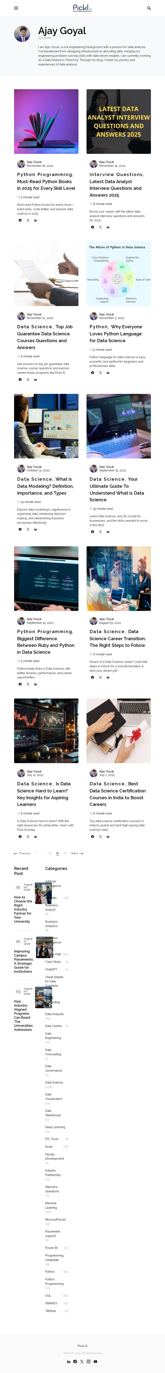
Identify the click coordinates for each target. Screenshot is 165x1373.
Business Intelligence (53, 940)
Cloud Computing (52, 1000)
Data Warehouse (53, 1113)
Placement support (52, 1234)
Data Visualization (53, 1096)
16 (65, 853)
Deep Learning (55, 1127)
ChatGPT (51, 969)
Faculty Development (54, 1156)
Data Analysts (54, 1014)
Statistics (51, 1303)
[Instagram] (88, 1361)
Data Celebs (53, 1026)
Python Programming (44, 174)
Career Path (53, 954)
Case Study (53, 961)
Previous (25, 853)
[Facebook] (75, 1361)
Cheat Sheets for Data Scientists (54, 981)
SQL (48, 1295)
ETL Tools (52, 1139)
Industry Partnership (53, 1173)
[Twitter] (82, 1361)
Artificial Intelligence (53, 883)
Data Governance (53, 1068)
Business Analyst (51, 907)
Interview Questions (116, 174)
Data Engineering (53, 1036)
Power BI (51, 1247)
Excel (49, 1146)
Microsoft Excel (55, 1219)
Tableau (50, 1310)
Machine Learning (51, 1205)
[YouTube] (95, 1361)
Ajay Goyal (34, 162)
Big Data (51, 897)
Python (99, 326)
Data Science (35, 326)
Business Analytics (51, 924)
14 (50, 853)
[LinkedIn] (68, 1361)
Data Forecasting (53, 1052)
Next (74, 853)
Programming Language (54, 1258)
